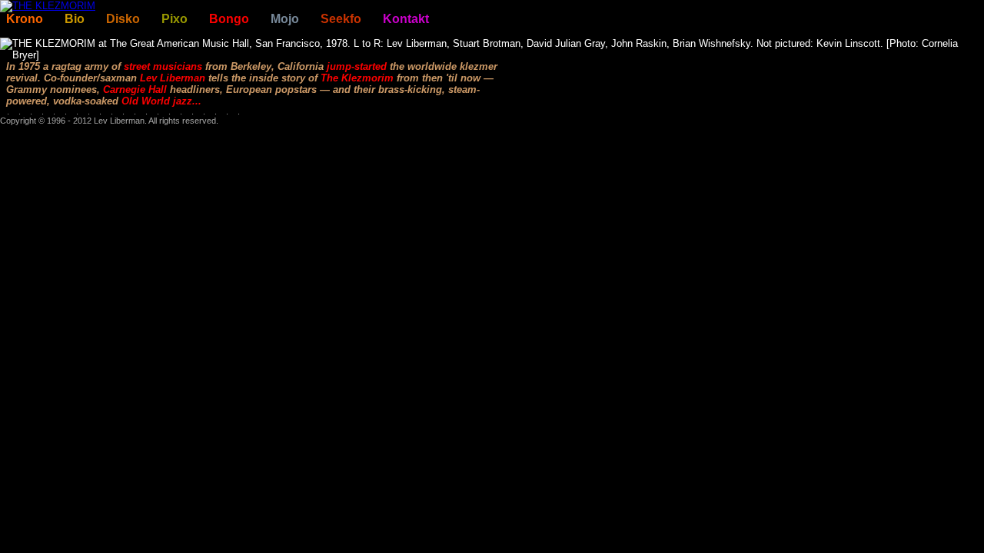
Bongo (229, 18)
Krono (24, 18)
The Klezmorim (357, 78)
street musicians (163, 66)
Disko (123, 18)
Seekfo (340, 18)
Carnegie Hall (135, 89)
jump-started (357, 66)
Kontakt (406, 18)
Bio (74, 18)
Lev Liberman (172, 78)
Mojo (284, 18)
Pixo (174, 18)
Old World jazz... (161, 101)
